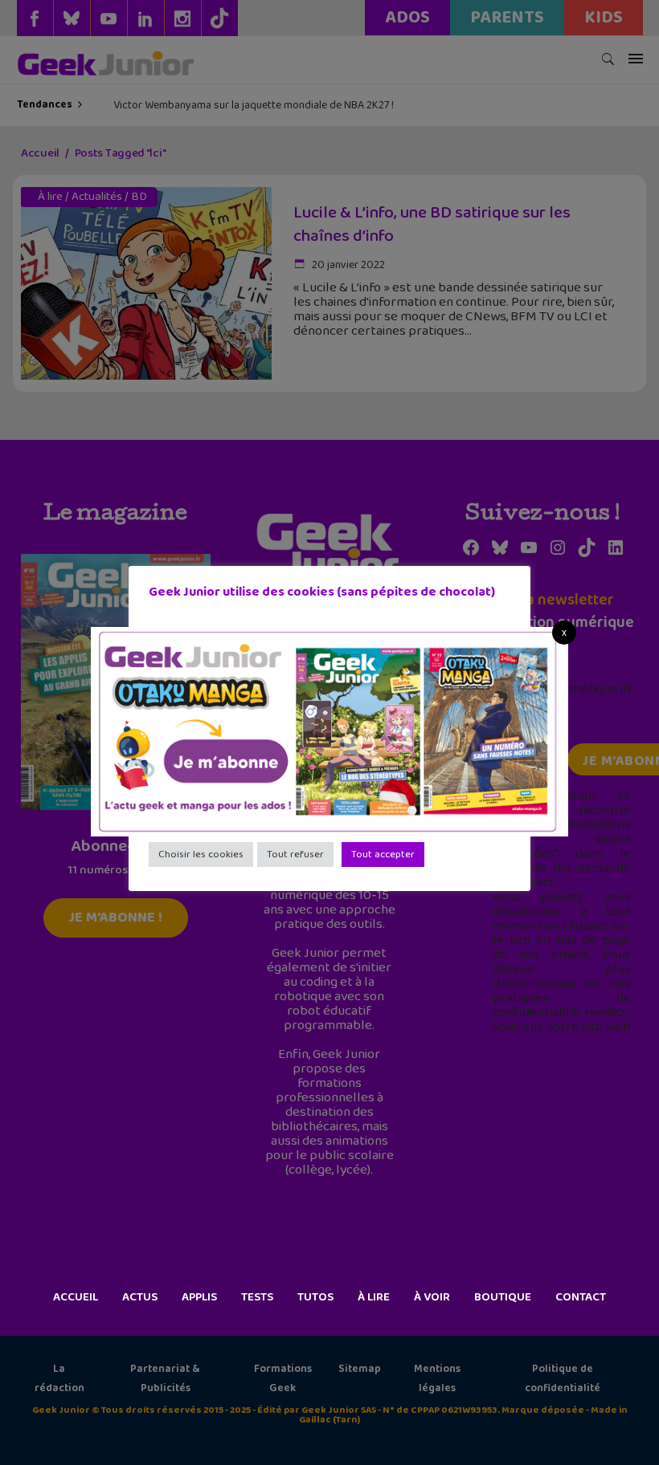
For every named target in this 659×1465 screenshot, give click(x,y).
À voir (432, 1297)
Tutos (315, 1297)
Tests (257, 1297)
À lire (374, 1297)
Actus (140, 1297)
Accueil (75, 1297)
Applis (199, 1297)
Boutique (502, 1297)
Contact (580, 1297)
